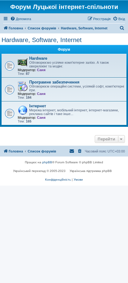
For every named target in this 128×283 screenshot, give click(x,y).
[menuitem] (20, 19)
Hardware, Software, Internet (42, 39)
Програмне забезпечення (54, 82)
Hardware (38, 58)
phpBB (47, 162)
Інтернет (37, 106)
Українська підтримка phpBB (91, 171)
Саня (41, 70)
